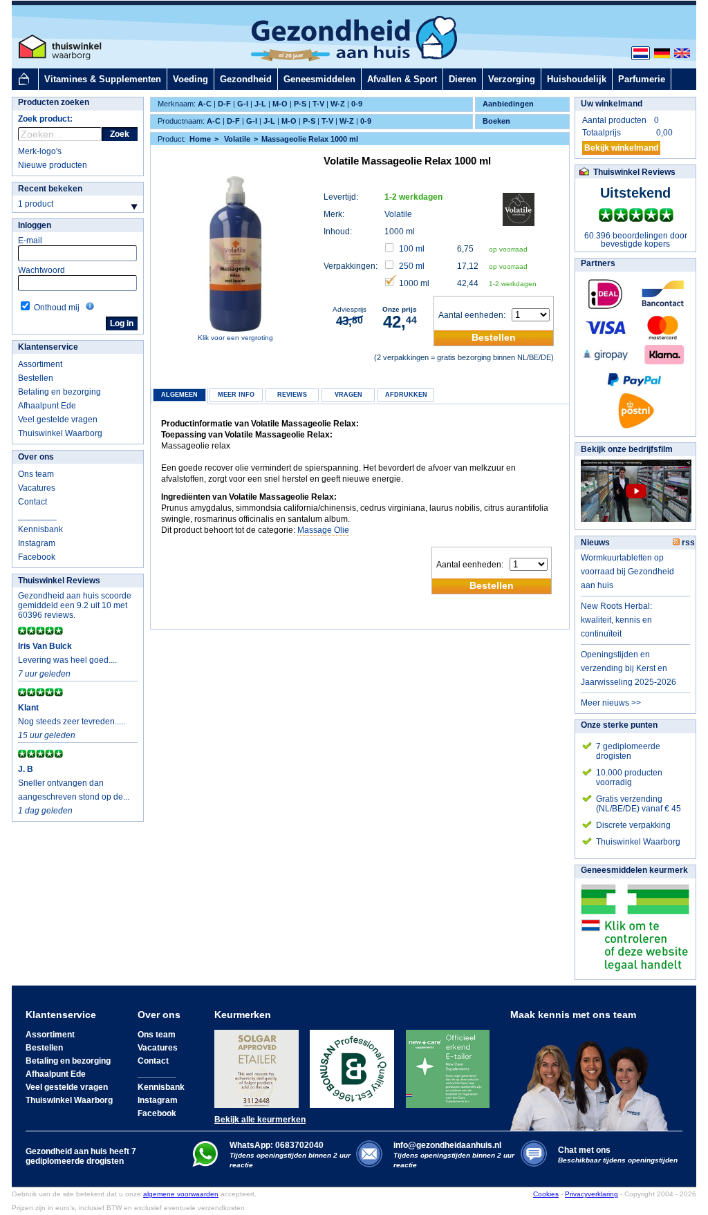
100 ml (412, 249)
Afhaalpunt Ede (47, 406)
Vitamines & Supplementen (102, 79)
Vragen (348, 394)
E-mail (30, 240)
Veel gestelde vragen (57, 419)
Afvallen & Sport (402, 79)
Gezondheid (246, 79)
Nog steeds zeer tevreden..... (71, 721)
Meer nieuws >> (611, 703)
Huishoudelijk (576, 79)
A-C (205, 104)
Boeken (496, 121)
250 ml (412, 266)
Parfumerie (641, 79)
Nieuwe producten (52, 165)
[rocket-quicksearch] (60, 134)
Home (200, 139)
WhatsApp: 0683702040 (277, 1145)
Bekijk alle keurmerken (260, 1119)
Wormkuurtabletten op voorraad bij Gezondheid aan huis (627, 571)
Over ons (36, 457)
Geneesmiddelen (319, 79)
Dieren (462, 79)
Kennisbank (40, 529)
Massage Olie (323, 530)
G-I (242, 104)
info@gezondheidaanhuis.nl (453, 1154)
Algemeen (179, 394)
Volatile (398, 214)
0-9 (356, 104)
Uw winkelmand (611, 104)
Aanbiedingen (508, 104)
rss (687, 542)
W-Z (337, 104)
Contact (32, 502)
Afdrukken (406, 394)
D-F (224, 104)
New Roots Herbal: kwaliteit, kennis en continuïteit (616, 620)
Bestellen (35, 378)
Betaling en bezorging (59, 392)
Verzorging (511, 79)
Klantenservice (48, 347)
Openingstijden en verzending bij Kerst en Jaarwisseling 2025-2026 (628, 668)
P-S (300, 104)
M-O (280, 104)
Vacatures (36, 488)
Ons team (36, 474)
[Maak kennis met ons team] (593, 1075)
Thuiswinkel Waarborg (60, 433)
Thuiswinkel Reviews (59, 580)
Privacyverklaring (591, 1194)
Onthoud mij (57, 307)
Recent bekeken (50, 189)
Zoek (119, 134)
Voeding (190, 79)
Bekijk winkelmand (621, 148)
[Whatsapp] (205, 1164)
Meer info (236, 394)
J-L (260, 104)
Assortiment (40, 364)
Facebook (36, 557)
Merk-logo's (40, 151)
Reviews (292, 394)
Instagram (36, 543)
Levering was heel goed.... (67, 660)
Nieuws (595, 542)
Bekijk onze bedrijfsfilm (627, 449)
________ (37, 515)
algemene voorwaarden (180, 1194)
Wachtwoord (41, 270)
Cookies (546, 1194)
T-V (318, 104)
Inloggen (34, 225)
